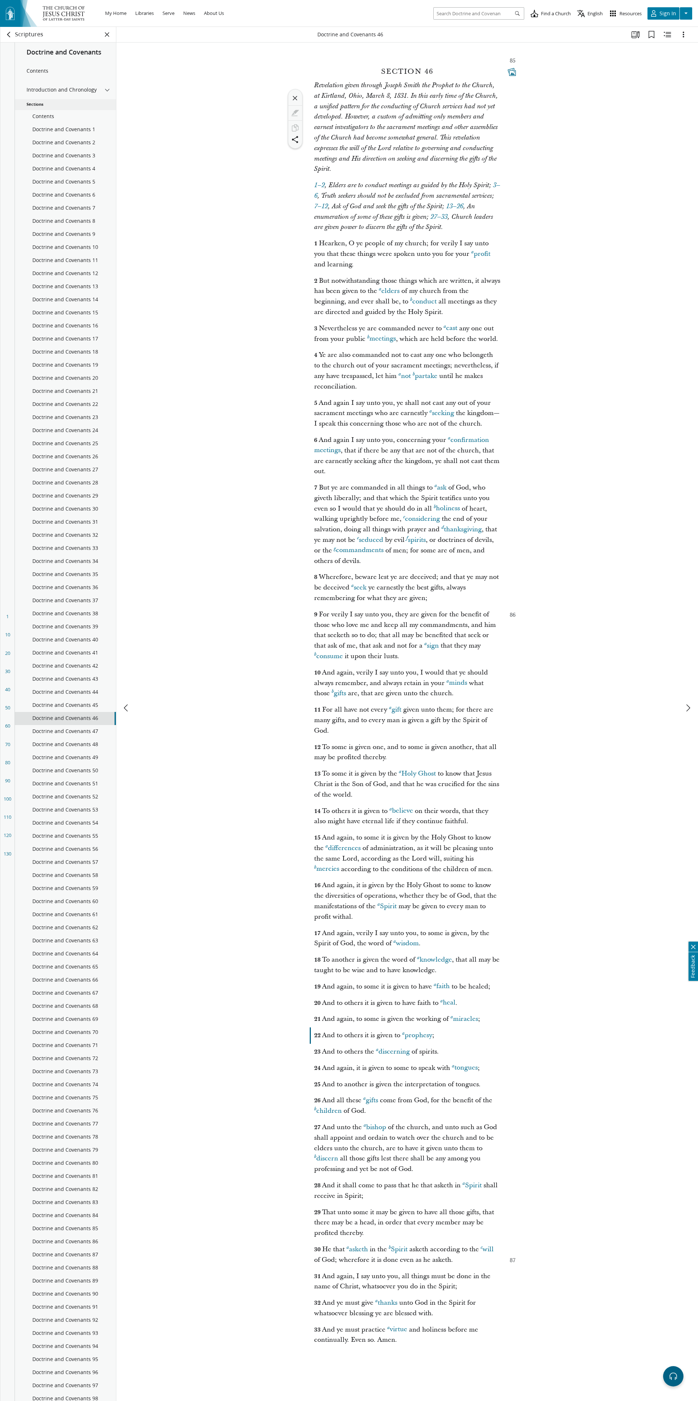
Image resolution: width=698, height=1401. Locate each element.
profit (482, 253)
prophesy (418, 1035)
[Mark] (295, 113)
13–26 (454, 206)
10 (7, 634)
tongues (466, 1067)
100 (7, 799)
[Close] (295, 98)
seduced (371, 539)
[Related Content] (667, 35)
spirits (417, 539)
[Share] (295, 139)
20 (7, 653)
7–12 (321, 206)
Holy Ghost (418, 773)
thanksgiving (463, 529)
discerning (394, 1051)
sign (433, 645)
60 (7, 725)
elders (390, 290)
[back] (9, 34)
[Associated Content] (512, 72)
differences (344, 848)
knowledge (436, 959)
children (329, 1110)
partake (426, 376)
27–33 (439, 217)
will (488, 1249)
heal (449, 1002)
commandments (360, 550)
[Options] (683, 35)
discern (327, 1158)
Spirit (388, 906)
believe (402, 811)
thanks (387, 1302)
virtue (398, 1329)
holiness (448, 508)
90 (7, 780)
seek (360, 587)
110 (7, 817)
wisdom (407, 943)
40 (7, 689)
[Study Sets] (635, 35)
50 (7, 707)
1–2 (319, 185)
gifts (340, 693)
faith (443, 986)
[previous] (126, 708)
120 (7, 835)
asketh (358, 1249)
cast (451, 328)
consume (329, 656)
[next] (688, 708)
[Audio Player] (673, 1376)
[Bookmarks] (651, 35)
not (406, 376)
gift (396, 709)
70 (7, 744)
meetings (382, 338)
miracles (465, 1018)
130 (7, 853)
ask (441, 487)
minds (458, 683)
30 (7, 671)
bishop (376, 1127)
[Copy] (295, 128)
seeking (443, 413)
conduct (424, 301)
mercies (327, 869)
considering (422, 518)
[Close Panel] (107, 34)
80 (7, 762)
